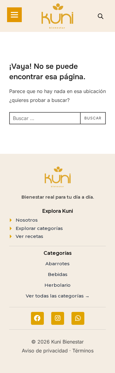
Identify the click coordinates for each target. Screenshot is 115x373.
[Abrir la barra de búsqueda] (101, 16)
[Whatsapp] (77, 318)
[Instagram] (57, 318)
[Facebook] (37, 318)
